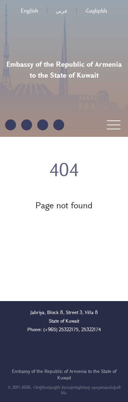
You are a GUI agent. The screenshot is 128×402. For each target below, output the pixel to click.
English (29, 10)
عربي (62, 10)
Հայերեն (96, 10)
